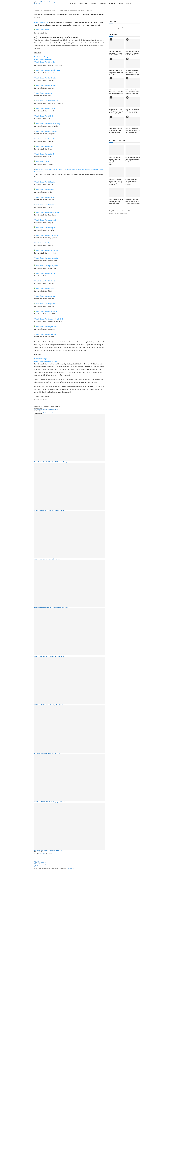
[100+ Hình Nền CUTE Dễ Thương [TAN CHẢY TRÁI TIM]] (116, 63)
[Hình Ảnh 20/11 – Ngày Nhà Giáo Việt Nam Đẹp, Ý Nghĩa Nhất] (133, 102)
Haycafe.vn (70, 868)
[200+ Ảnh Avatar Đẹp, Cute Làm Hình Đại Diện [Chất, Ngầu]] (116, 121)
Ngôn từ (128, 3)
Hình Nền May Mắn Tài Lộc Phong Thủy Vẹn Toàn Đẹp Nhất (132, 53)
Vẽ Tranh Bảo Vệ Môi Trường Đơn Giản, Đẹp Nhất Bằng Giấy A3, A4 (116, 111)
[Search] (139, 3)
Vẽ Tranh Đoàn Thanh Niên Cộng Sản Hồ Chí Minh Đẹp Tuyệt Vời (132, 91)
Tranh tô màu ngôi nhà (42, 359)
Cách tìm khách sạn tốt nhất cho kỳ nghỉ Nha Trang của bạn (133, 159)
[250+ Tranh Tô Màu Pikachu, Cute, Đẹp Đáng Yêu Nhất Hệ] (69, 583)
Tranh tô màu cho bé (49, 10)
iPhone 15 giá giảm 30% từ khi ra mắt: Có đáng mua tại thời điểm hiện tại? (116, 182)
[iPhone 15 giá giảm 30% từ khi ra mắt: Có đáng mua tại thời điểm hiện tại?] (116, 172)
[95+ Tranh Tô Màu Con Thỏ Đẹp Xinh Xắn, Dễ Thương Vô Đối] (69, 826)
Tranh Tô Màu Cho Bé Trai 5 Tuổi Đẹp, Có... (47, 559)
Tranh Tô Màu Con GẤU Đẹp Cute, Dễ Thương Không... (51, 462)
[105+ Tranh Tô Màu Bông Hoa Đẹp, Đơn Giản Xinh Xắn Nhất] (69, 680)
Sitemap (36, 867)
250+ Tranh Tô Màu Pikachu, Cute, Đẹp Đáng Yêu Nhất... (51, 607)
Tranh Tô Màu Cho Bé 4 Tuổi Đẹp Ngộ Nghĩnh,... (49, 656)
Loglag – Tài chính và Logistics (118, 213)
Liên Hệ (36, 865)
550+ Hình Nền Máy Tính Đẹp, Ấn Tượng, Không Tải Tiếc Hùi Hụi (116, 53)
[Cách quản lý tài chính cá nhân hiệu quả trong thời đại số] (116, 192)
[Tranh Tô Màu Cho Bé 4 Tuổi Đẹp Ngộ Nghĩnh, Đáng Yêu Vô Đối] (69, 631)
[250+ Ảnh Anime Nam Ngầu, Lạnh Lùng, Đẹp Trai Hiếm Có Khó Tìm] (116, 83)
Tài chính (103, 3)
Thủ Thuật (112, 3)
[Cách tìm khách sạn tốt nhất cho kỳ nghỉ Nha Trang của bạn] (133, 150)
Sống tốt (120, 3)
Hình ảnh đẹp (83, 3)
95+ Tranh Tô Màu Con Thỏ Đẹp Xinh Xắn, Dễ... (48, 850)
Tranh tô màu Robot (41, 22)
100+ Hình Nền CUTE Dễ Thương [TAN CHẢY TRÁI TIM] (116, 72)
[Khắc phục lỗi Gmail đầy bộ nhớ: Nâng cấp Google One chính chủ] (133, 192)
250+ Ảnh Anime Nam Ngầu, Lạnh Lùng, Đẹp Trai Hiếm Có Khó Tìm (116, 91)
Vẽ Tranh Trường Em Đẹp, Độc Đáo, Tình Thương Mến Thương (132, 72)
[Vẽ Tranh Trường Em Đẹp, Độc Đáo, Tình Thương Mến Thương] (133, 63)
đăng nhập (42, 853)
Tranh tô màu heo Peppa (42, 59)
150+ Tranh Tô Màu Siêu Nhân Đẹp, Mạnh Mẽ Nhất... (50, 802)
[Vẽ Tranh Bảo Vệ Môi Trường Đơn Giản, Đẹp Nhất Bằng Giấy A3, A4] (116, 102)
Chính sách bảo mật (40, 862)
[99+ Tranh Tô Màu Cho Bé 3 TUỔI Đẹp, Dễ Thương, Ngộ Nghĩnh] (69, 729)
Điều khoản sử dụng (40, 864)
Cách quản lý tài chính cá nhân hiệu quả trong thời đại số (116, 201)
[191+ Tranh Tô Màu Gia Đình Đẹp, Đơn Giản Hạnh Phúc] (69, 486)
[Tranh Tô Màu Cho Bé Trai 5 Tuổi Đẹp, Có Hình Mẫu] (69, 534)
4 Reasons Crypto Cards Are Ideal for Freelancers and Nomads (131, 182)
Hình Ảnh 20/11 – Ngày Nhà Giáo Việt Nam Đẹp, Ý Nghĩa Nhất (132, 111)
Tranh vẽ (93, 3)
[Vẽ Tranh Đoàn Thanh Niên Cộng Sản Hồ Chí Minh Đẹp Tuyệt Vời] (133, 83)
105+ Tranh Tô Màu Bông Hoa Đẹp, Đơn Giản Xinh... (50, 704)
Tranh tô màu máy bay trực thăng (46, 361)
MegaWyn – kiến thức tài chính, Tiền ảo (120, 211)
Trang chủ (36, 10)
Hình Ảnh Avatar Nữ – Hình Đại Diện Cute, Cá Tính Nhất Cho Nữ (133, 130)
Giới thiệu (37, 861)
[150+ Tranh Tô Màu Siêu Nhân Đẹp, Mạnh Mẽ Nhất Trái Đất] (69, 777)
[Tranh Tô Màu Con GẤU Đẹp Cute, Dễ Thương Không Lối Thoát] (69, 437)
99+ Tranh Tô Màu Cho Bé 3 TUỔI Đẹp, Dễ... (47, 753)
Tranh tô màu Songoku (42, 57)
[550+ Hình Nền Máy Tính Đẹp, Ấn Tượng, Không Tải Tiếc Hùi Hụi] (116, 44)
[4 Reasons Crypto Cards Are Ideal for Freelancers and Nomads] (133, 172)
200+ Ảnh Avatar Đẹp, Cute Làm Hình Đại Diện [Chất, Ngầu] (115, 130)
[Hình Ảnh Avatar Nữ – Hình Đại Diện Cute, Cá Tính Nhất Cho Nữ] (133, 121)
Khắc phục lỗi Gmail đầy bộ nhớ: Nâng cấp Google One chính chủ (133, 201)
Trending (73, 3)
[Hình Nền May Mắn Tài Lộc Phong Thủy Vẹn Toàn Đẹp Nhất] (133, 44)
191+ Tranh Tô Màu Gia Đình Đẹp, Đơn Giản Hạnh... (50, 510)
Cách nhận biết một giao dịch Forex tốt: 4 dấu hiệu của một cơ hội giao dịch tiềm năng (116, 161)
